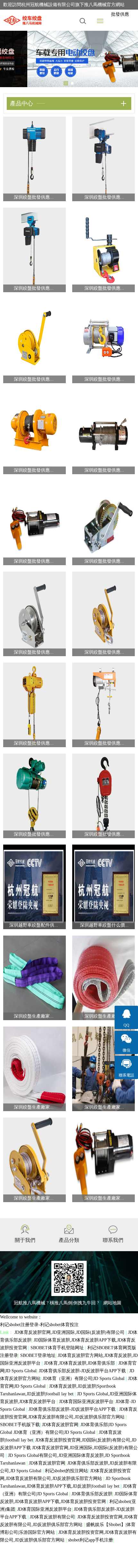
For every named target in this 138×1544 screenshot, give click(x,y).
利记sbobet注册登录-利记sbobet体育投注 (39, 1324)
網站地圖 (112, 1302)
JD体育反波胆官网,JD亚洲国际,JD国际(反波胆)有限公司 (70, 1332)
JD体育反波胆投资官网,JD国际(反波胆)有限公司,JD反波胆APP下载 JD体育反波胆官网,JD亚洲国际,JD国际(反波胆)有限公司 (69, 1448)
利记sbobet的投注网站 (66, 1470)
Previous (9, 59)
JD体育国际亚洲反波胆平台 (86, 1401)
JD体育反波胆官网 (60, 1424)
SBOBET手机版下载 (20, 1424)
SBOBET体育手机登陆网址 (57, 1347)
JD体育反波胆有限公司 (52, 1517)
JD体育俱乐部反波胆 (92, 1493)
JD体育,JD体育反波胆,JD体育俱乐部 (80, 1363)
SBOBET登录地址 (38, 1355)
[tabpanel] (69, 59)
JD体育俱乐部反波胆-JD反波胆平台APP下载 (83, 1370)
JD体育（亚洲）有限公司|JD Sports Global (84, 1378)
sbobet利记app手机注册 (90, 1540)
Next (128, 59)
